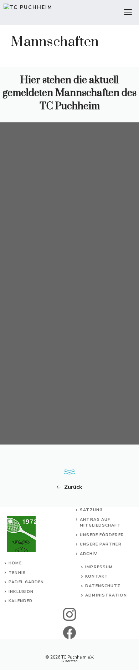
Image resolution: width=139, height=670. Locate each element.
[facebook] (70, 632)
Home (15, 563)
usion (26, 591)
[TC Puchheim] (28, 12)
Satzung (91, 510)
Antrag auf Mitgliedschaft (100, 522)
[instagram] (70, 614)
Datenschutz (102, 586)
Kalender (20, 601)
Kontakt (96, 576)
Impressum (99, 567)
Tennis (17, 572)
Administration (106, 595)
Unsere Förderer (102, 535)
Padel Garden (26, 582)
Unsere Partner (100, 544)
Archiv (88, 554)
